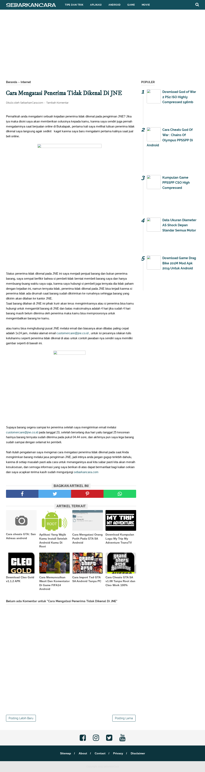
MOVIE (146, 4)
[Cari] (197, 4)
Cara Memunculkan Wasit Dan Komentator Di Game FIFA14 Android (54, 583)
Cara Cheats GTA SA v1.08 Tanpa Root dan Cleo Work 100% (120, 581)
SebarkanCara (31, 5)
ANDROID (115, 4)
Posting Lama (124, 718)
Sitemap (65, 753)
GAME (131, 4)
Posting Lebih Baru (21, 718)
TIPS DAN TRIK (74, 4)
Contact (100, 753)
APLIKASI (95, 4)
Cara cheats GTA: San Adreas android (21, 536)
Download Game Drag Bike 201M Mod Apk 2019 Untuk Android (179, 263)
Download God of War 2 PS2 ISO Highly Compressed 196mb (179, 97)
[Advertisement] (102, 46)
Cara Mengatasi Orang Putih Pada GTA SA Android (87, 538)
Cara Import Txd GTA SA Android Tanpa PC (86, 579)
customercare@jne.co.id (72, 333)
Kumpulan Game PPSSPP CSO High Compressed (176, 183)
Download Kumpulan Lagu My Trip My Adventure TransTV (120, 538)
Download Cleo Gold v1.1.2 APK (20, 579)
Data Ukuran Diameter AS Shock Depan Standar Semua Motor (179, 225)
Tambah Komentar (57, 102)
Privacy (118, 753)
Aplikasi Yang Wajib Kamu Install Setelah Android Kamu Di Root (53, 540)
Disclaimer (138, 753)
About (83, 753)
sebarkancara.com (86, 472)
